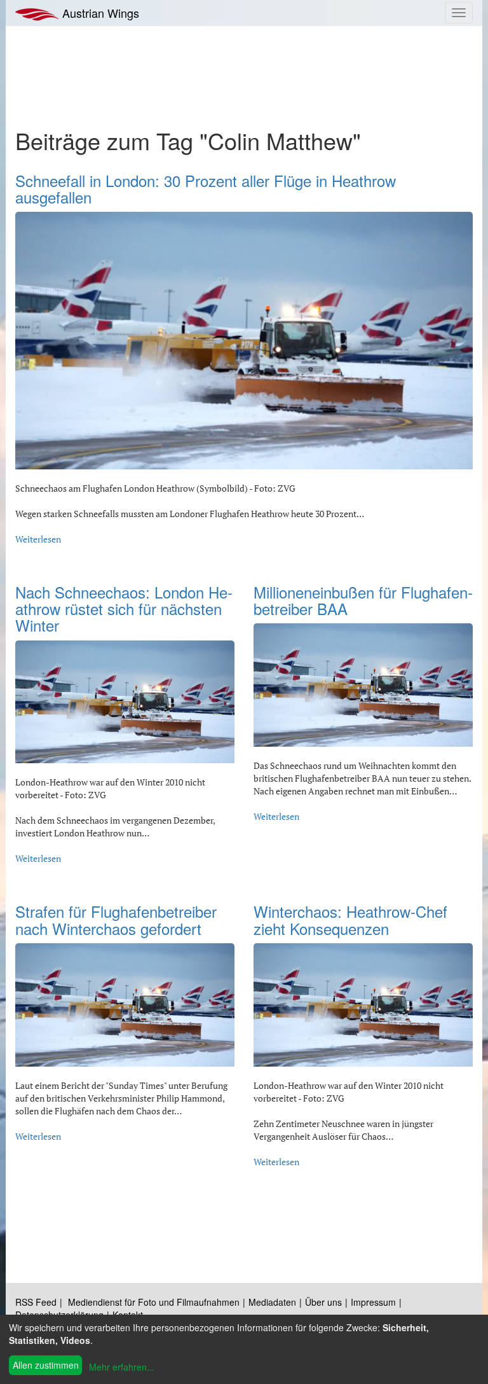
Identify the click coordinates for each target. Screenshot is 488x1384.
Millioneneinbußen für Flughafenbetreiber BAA (363, 600)
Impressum (373, 1302)
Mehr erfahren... (121, 1366)
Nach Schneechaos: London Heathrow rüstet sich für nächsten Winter (124, 609)
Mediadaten (272, 1302)
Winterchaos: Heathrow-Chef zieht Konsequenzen (350, 919)
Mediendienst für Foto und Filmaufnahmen (154, 1302)
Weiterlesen (38, 539)
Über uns (323, 1302)
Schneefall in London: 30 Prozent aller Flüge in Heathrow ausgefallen (205, 188)
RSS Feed (36, 1302)
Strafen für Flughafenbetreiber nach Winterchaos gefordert (116, 919)
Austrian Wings (99, 12)
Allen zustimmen (46, 1365)
